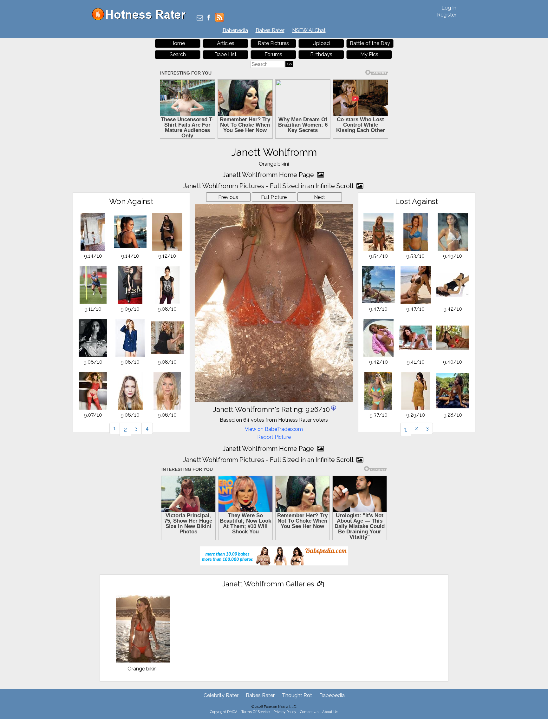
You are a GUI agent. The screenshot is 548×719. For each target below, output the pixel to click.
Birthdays (321, 54)
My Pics (369, 54)
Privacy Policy (284, 711)
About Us (330, 711)
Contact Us (309, 711)
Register (446, 15)
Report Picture (274, 437)
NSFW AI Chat (309, 30)
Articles (225, 43)
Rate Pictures (273, 43)
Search (178, 54)
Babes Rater (270, 30)
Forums (273, 54)
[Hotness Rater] (141, 19)
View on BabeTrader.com (274, 429)
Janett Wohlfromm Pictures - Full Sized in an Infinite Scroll (269, 186)
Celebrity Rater (221, 695)
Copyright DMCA (224, 711)
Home (177, 43)
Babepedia (235, 30)
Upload (321, 43)
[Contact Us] (200, 18)
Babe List (225, 54)
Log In (448, 8)
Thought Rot (297, 695)
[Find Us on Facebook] (209, 18)
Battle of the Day (370, 43)
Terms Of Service (255, 711)
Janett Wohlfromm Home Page (269, 175)
